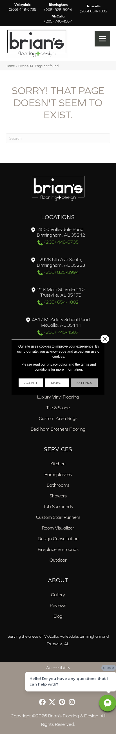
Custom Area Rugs (58, 418)
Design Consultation (58, 538)
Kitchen (58, 463)
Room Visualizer (58, 527)
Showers (58, 495)
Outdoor (58, 559)
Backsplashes (58, 474)
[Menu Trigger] (102, 38)
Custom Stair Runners (58, 517)
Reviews (58, 605)
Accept (30, 383)
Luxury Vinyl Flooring (58, 396)
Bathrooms (58, 485)
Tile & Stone (58, 407)
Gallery (58, 594)
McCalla (58, 19)
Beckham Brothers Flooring (58, 428)
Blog (58, 616)
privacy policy (57, 364)
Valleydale (22, 7)
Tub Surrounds (58, 506)
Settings (84, 383)
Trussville (93, 9)
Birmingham (58, 7)
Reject (57, 383)
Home (10, 66)
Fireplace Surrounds (58, 549)
